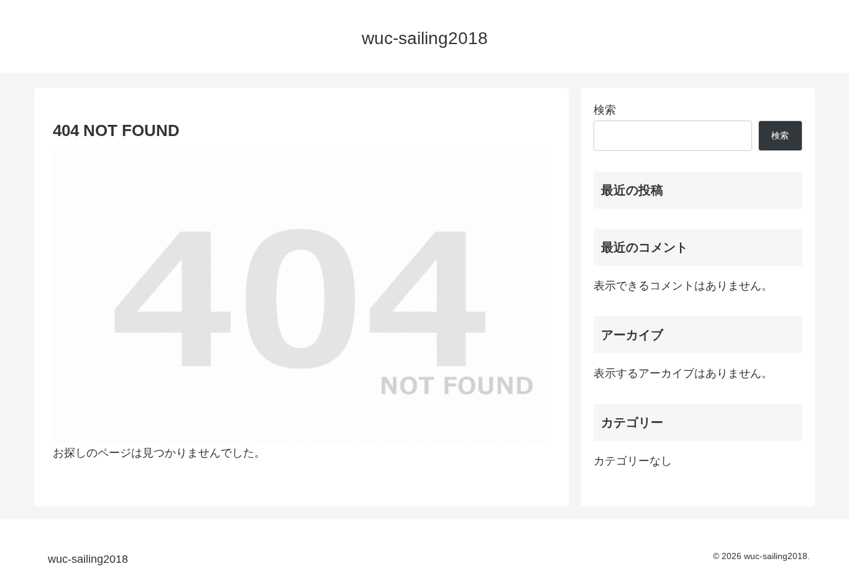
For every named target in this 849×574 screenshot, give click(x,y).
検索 (605, 110)
